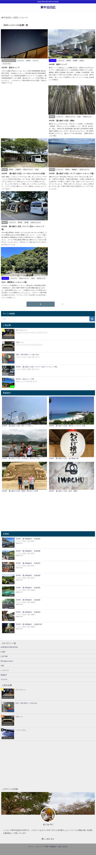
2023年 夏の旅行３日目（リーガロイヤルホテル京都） (24, 173)
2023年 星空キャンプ (11, 67)
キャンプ (35, 60)
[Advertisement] (24, 103)
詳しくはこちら (48, 839)
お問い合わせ (63, 846)
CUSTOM (4, 656)
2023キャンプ (87, 116)
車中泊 (28, 60)
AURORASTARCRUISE (9, 647)
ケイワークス (6, 63)
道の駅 (75, 60)
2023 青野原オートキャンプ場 (14, 282)
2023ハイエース (70, 116)
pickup (82, 60)
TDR (2, 666)
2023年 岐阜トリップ (58, 64)
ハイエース (21, 60)
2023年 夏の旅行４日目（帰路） (62, 120)
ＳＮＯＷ (4, 679)
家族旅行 (74, 169)
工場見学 (18, 169)
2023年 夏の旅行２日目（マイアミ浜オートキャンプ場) (71, 173)
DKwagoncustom (7, 661)
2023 (79, 116)
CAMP (3, 652)
